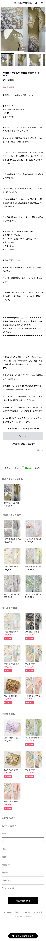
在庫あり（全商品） (9, 826)
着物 (4, 833)
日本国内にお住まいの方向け (23, 444)
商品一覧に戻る (23, 900)
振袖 (4, 849)
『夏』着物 (6, 865)
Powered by (20, 916)
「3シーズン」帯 (8, 888)
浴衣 (4, 857)
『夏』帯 (5, 873)
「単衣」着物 (7, 880)
